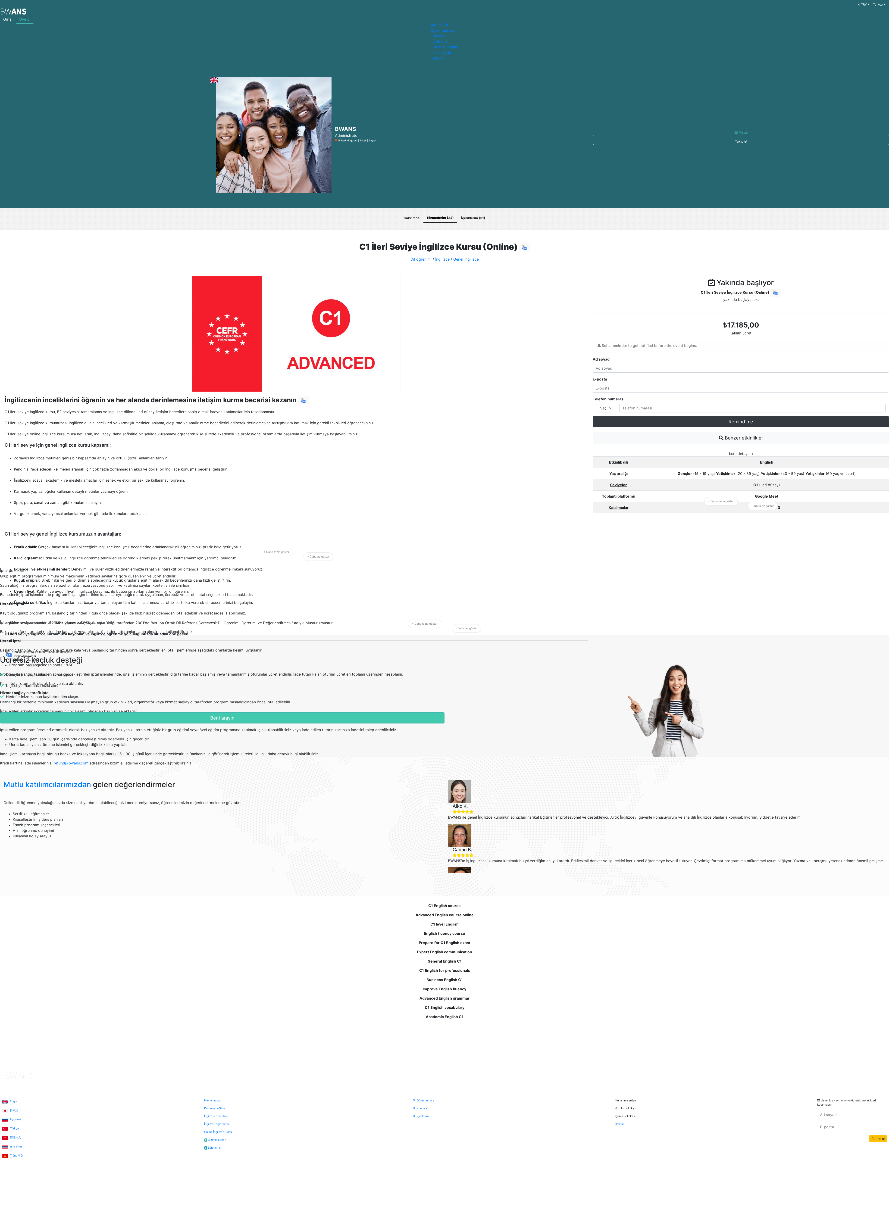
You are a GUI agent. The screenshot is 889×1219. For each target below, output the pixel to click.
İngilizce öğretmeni (216, 1124)
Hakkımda (411, 218)
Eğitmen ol (213, 1147)
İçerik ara (439, 41)
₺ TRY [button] (863, 4)
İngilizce (442, 259)
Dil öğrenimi (421, 259)
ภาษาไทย (15, 1146)
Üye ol (25, 19)
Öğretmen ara (443, 30)
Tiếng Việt (16, 1155)
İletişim (437, 58)
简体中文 (15, 1137)
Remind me (741, 421)
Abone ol (878, 1139)
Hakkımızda (441, 52)
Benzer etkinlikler (743, 438)
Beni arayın (222, 718)
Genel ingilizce (466, 259)
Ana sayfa (439, 24)
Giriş (7, 19)
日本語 (13, 1110)
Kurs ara (438, 36)
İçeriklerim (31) (473, 218)
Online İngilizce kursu (218, 1132)
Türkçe (14, 1128)
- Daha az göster (318, 556)
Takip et (741, 141)
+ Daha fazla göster (276, 552)
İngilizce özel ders (216, 1116)
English (14, 1101)
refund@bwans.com (71, 763)
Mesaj (743, 132)
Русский (15, 1119)
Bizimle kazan (215, 1139)
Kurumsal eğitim (444, 47)
